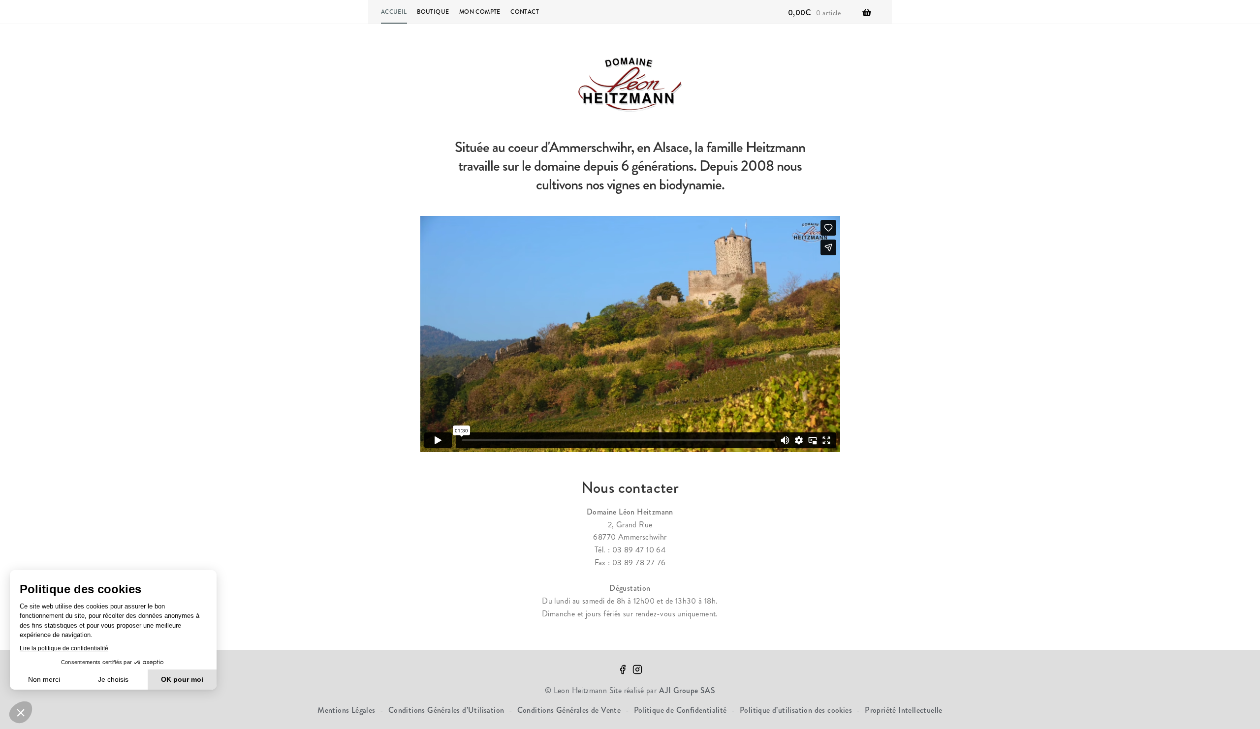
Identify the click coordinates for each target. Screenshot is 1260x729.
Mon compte (480, 11)
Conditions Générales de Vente (570, 710)
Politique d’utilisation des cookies (797, 710)
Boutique (433, 11)
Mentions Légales (347, 710)
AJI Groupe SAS (687, 690)
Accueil (394, 11)
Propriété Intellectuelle (904, 710)
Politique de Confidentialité (681, 710)
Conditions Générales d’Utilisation (447, 710)
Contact (524, 11)
